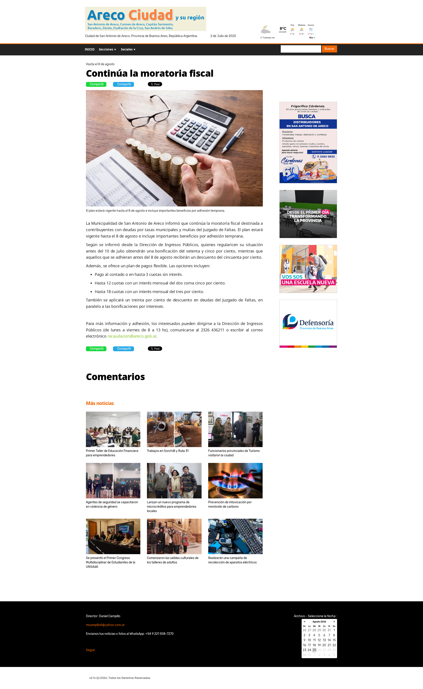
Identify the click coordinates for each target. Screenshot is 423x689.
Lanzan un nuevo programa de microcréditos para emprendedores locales (171, 506)
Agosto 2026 (319, 621)
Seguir (90, 650)
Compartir (97, 84)
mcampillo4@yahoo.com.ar (105, 625)
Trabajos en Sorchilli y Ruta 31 (168, 451)
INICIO (90, 49)
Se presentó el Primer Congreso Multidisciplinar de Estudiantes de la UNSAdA (110, 562)
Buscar (329, 49)
